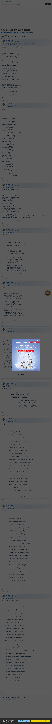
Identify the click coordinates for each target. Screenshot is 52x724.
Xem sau (35, 721)
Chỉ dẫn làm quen (24, 721)
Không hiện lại (44, 721)
